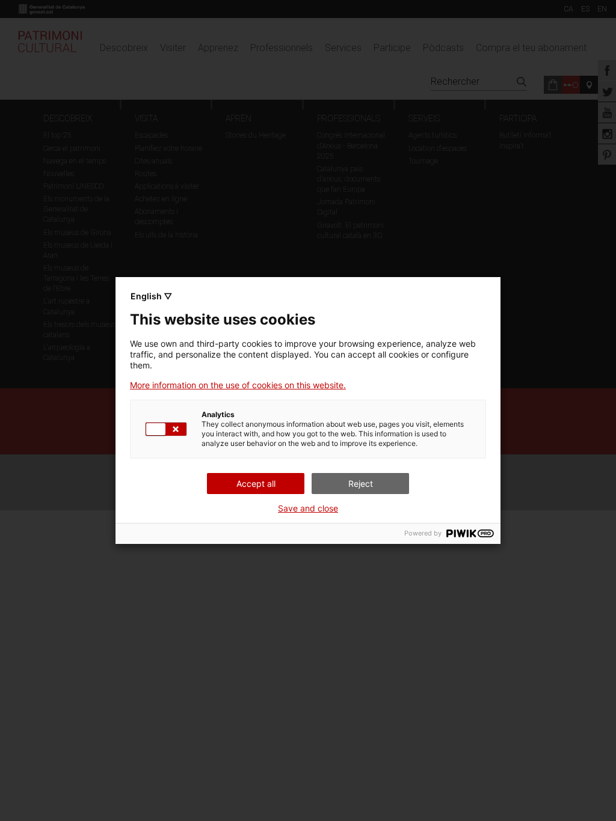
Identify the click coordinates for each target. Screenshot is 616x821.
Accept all (256, 483)
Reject (360, 483)
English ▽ (151, 296)
